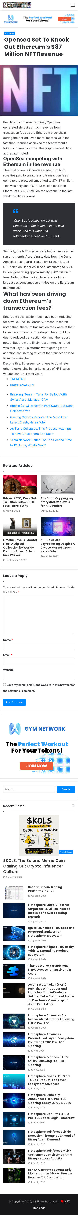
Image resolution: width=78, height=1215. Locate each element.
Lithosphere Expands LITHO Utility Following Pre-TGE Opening (48, 1061)
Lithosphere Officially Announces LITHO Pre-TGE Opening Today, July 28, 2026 (49, 1099)
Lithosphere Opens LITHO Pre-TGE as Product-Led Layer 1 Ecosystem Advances (50, 1080)
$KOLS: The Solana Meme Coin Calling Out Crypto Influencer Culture (34, 866)
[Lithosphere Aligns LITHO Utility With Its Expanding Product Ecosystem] (14, 952)
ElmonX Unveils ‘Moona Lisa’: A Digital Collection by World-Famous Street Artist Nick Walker (20, 547)
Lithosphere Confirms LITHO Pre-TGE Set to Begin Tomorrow (51, 1116)
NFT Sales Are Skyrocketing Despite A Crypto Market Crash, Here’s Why (58, 545)
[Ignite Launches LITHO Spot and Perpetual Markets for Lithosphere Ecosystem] (14, 933)
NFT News (9, 33)
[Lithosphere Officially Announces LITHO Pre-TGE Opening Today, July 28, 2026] (14, 1100)
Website (8, 669)
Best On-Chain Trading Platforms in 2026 (45, 889)
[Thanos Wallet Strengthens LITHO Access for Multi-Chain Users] (14, 971)
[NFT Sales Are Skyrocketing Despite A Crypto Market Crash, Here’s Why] (58, 526)
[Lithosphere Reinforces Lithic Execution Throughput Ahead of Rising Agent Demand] (14, 1137)
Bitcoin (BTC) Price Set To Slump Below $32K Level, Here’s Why (19, 502)
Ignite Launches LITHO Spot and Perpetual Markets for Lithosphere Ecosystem (51, 932)
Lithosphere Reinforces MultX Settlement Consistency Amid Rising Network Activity (50, 1154)
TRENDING (18, 379)
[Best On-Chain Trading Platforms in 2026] (14, 892)
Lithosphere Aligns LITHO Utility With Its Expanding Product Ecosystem (51, 951)
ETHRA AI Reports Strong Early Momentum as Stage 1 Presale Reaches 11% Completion (50, 1173)
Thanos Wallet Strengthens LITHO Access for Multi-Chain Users (49, 969)
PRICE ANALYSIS (22, 385)
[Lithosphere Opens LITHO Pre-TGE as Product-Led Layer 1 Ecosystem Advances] (14, 1081)
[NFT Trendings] (17, 5)
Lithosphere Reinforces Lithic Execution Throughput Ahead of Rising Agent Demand (51, 1135)
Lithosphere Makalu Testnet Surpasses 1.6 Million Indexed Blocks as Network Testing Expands (49, 911)
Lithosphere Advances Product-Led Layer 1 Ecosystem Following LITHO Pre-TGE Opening (51, 1040)
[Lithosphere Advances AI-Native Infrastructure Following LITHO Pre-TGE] (14, 1021)
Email (7, 654)
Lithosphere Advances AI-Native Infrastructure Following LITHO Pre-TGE (51, 1019)
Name (8, 639)
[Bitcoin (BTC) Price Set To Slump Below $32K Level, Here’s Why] (20, 484)
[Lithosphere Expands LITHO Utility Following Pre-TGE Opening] (14, 1062)
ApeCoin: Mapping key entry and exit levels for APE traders (57, 502)
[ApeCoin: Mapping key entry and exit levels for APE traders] (58, 484)
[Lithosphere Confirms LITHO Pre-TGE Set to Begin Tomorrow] (14, 1119)
